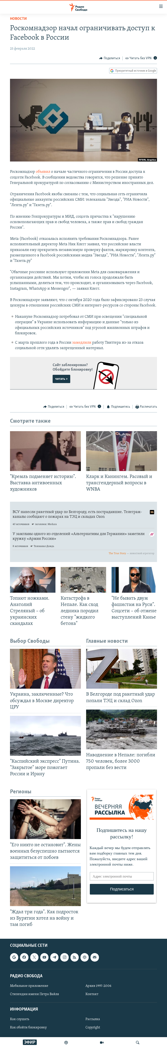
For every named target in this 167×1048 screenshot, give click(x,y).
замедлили (82, 343)
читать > (61, 379)
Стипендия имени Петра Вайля (34, 994)
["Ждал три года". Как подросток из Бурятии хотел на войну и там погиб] (45, 886)
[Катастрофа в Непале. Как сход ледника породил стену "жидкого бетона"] (83, 580)
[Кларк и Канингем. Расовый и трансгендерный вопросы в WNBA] (121, 451)
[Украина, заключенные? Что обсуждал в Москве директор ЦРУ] (45, 669)
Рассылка (92, 1019)
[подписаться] (94, 957)
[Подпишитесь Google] (14, 957)
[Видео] (101, 1042)
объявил (43, 172)
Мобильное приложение (29, 986)
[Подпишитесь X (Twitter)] (34, 957)
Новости (18, 19)
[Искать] (137, 1042)
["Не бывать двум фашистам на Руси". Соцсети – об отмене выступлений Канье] (134, 580)
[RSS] (74, 957)
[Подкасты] (84, 957)
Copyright (92, 1027)
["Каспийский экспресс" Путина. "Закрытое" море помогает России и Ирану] (45, 736)
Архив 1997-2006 (98, 986)
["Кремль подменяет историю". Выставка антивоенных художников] (45, 451)
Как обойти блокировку (28, 1027)
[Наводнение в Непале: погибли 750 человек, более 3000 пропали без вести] (121, 729)
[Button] (109, 58)
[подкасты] (66, 1042)
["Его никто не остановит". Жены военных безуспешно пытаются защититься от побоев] (45, 819)
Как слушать (19, 1019)
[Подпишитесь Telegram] (54, 957)
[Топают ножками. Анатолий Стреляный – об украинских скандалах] (32, 580)
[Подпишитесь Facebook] (24, 957)
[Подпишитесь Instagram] (64, 957)
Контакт (91, 994)
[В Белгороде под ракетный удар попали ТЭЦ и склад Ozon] (121, 669)
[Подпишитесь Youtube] (44, 957)
